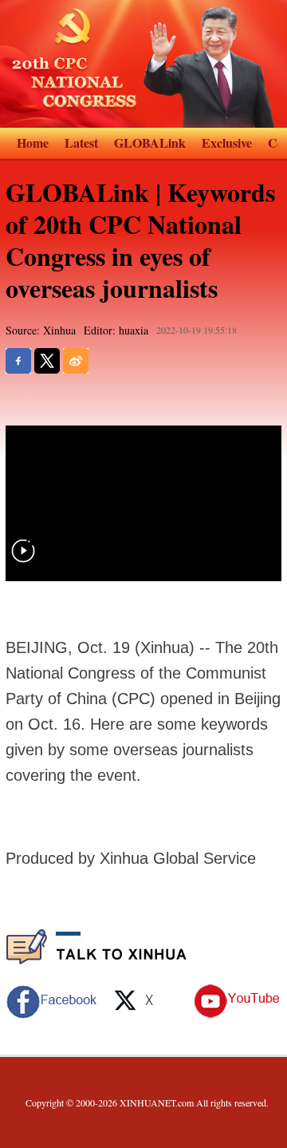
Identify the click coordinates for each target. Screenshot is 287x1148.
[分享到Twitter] (47, 361)
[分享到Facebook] (18, 361)
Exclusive (227, 142)
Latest (81, 142)
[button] (23, 561)
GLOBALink (150, 142)
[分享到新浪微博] (75, 361)
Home (33, 142)
